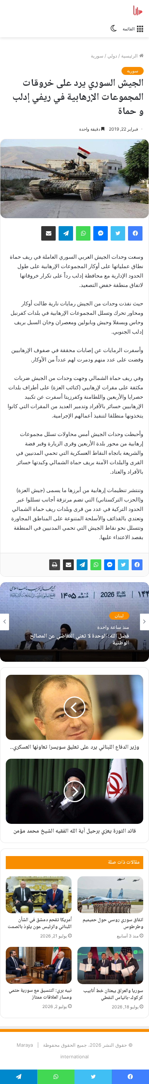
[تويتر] (123, 564)
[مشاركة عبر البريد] (68, 564)
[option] (74, 622)
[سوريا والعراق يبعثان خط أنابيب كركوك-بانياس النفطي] (110, 965)
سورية (97, 56)
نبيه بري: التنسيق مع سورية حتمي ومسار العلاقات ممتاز (40, 994)
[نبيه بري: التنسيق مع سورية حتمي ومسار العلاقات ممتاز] (39, 965)
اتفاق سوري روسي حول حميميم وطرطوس (113, 923)
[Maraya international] (115, 10)
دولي (112, 56)
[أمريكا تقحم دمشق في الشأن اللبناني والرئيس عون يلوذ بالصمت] (39, 895)
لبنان (119, 615)
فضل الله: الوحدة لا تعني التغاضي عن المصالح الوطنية (79, 640)
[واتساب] (95, 564)
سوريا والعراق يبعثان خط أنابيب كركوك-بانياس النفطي (113, 994)
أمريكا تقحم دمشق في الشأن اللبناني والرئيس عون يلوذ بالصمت (40, 923)
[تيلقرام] (82, 564)
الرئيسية (130, 56)
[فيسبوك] (137, 564)
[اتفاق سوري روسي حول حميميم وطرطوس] (110, 894)
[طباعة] (54, 564)
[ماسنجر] (109, 564)
